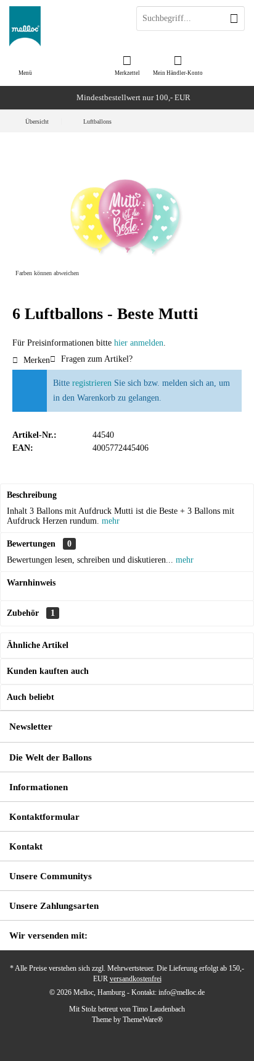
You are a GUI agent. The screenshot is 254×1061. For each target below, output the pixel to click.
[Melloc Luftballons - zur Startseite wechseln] (63, 26)
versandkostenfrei (136, 978)
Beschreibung (32, 495)
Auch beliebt (30, 697)
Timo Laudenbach (159, 1009)
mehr (111, 521)
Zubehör (31, 613)
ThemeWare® (143, 1019)
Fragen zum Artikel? (96, 359)
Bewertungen (31, 543)
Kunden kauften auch (48, 671)
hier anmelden (138, 342)
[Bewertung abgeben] (127, 330)
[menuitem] (127, 65)
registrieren (92, 383)
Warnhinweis (31, 582)
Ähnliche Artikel (37, 645)
